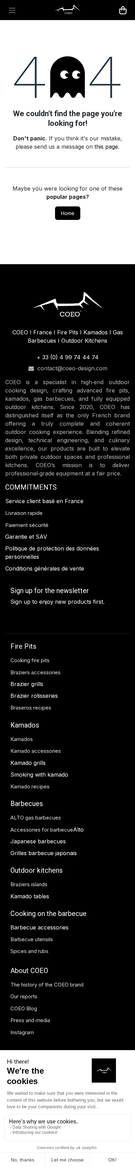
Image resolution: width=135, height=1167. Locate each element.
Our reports (23, 996)
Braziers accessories (35, 672)
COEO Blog (23, 1008)
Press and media (30, 1020)
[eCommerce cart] (123, 10)
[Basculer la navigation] (12, 10)
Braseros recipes (30, 707)
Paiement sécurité (26, 525)
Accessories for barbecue (41, 829)
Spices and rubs (29, 951)
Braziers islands (28, 884)
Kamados (21, 739)
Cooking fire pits (30, 660)
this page (106, 146)
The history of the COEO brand (46, 984)
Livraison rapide (24, 513)
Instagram (22, 1032)
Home (67, 213)
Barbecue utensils (31, 939)
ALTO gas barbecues (35, 817)
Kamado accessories (35, 751)
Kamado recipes (30, 786)
